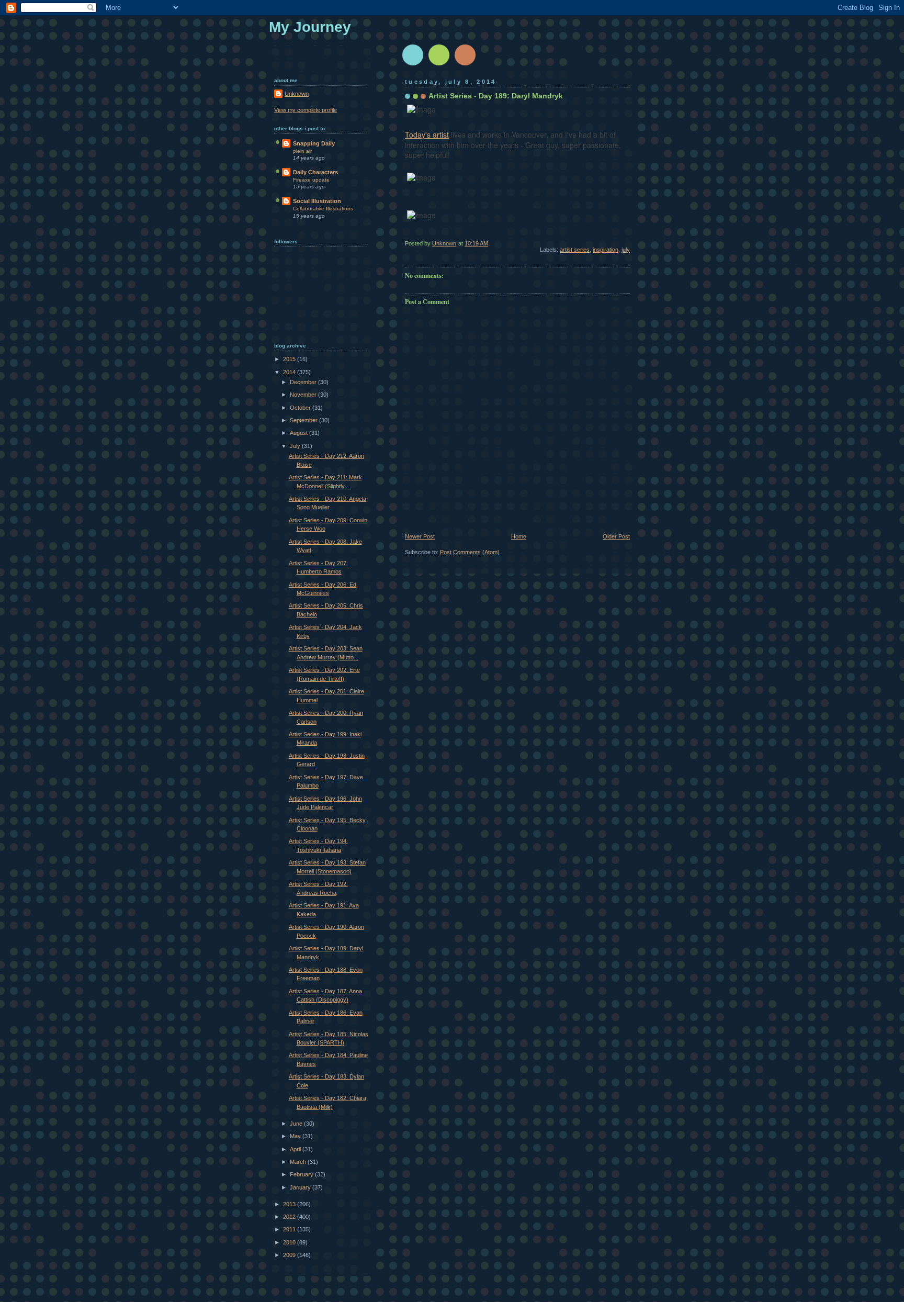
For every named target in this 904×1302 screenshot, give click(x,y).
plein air (302, 151)
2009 (290, 1255)
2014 (290, 372)
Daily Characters (315, 172)
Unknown (297, 94)
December (304, 382)
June (297, 1123)
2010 (290, 1242)
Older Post (616, 536)
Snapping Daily (314, 143)
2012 (290, 1217)
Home (518, 536)
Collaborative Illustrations (323, 208)
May (296, 1136)
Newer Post (420, 536)
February (302, 1174)
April (296, 1149)
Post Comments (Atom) (470, 552)
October (301, 408)
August (299, 433)
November (304, 394)
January (301, 1187)
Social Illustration (317, 201)
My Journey (310, 27)
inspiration (605, 249)
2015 (290, 359)
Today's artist (427, 134)
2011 (290, 1229)
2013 (290, 1204)
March (299, 1162)
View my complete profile (305, 110)
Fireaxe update (311, 180)
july (626, 249)
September (304, 420)
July (296, 446)
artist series (575, 249)
